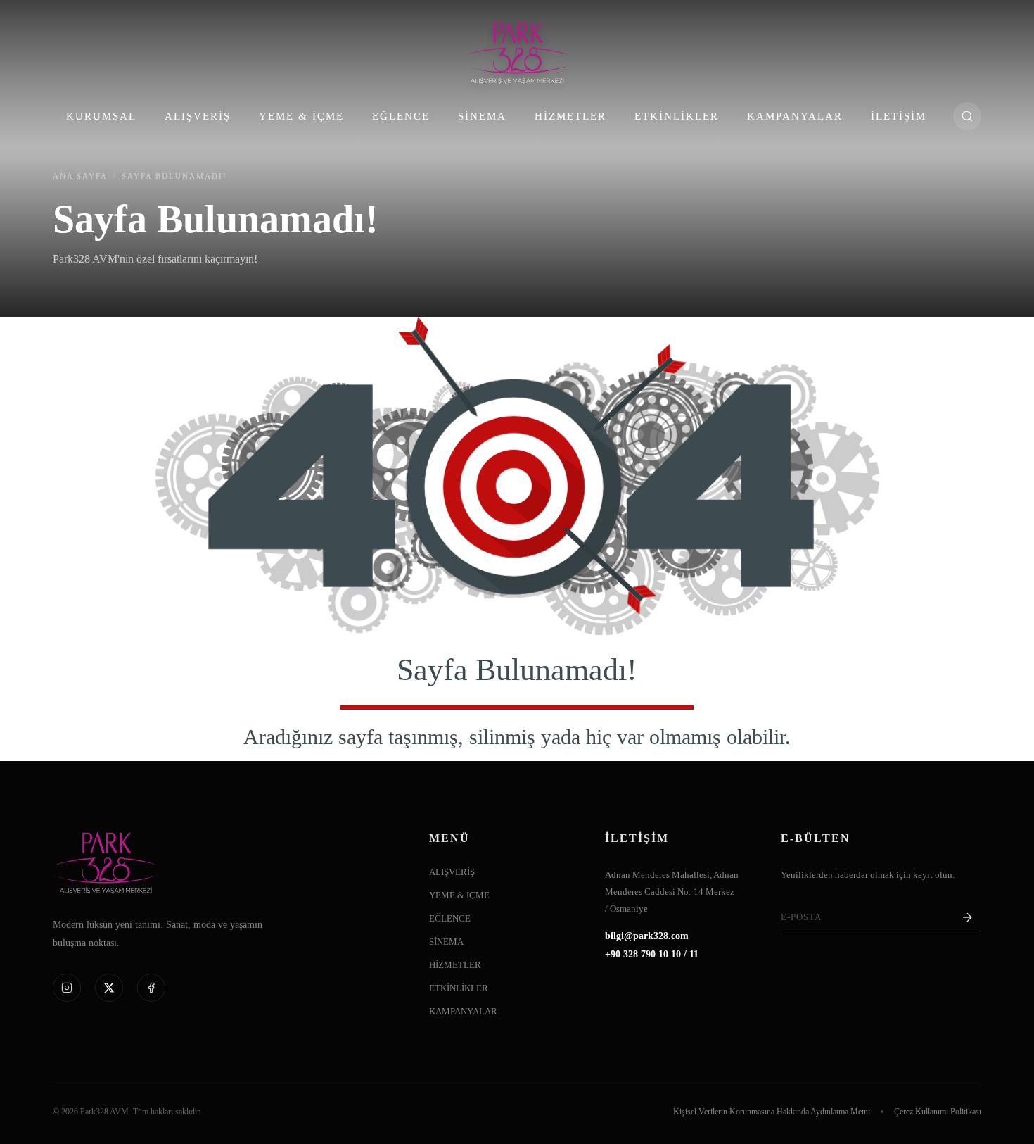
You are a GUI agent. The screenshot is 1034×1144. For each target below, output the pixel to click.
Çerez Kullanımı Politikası (937, 1111)
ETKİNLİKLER (676, 116)
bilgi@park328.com (647, 936)
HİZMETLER (570, 116)
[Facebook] (151, 988)
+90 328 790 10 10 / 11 (651, 955)
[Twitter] (109, 988)
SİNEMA (482, 116)
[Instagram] (67, 988)
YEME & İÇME (301, 116)
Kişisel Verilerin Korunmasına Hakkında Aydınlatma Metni (771, 1111)
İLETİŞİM (898, 116)
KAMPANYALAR (795, 116)
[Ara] (967, 116)
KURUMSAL (101, 116)
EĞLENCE (401, 116)
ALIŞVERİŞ (198, 116)
